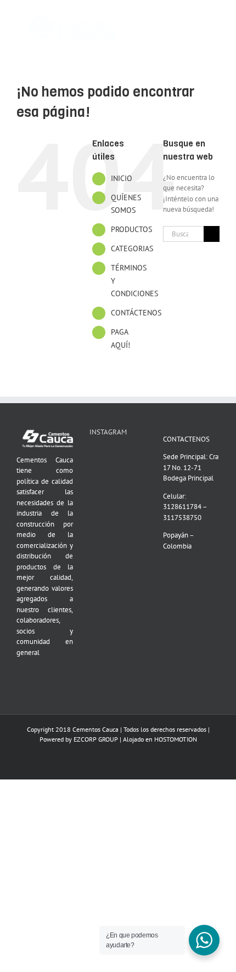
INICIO (121, 178)
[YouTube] (92, 457)
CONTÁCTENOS (136, 313)
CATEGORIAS (132, 248)
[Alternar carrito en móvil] (195, 16)
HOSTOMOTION (175, 739)
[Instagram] (107, 457)
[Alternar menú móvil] (215, 16)
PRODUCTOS (131, 229)
